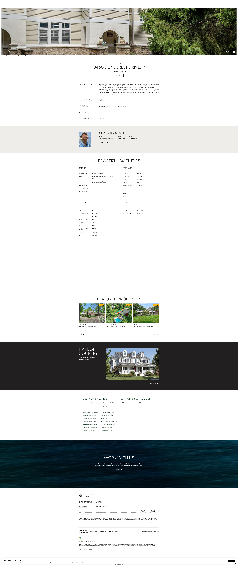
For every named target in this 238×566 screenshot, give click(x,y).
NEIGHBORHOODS (113, 512)
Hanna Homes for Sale (106, 427)
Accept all (231, 560)
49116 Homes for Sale (125, 406)
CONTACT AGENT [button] (104, 142)
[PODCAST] (158, 511)
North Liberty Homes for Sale (108, 424)
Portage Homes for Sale (89, 430)
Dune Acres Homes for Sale (89, 418)
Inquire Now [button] (119, 75)
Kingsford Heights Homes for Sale (109, 421)
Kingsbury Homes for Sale (89, 415)
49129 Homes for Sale (143, 402)
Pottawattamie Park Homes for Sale (91, 406)
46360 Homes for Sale (143, 409)
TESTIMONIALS (124, 512)
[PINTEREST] (151, 511)
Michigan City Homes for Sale (108, 406)
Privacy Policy (155, 531)
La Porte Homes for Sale (106, 409)
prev (6, 51)
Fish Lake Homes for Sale (107, 415)
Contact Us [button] (119, 469)
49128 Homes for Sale (143, 406)
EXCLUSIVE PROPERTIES (101, 512)
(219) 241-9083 (121, 138)
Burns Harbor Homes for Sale (90, 424)
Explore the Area (154, 383)
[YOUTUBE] (148, 511)
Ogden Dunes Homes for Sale (90, 427)
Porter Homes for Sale (106, 418)
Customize (223, 560)
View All (156, 334)
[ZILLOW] (154, 511)
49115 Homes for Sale (125, 409)
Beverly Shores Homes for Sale (90, 412)
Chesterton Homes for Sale (89, 421)
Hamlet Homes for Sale (106, 430)
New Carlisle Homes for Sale (107, 412)
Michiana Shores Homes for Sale (91, 402)
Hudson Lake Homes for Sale (90, 409)
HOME (80, 512)
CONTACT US (133, 512)
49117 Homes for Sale (125, 402)
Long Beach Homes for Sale (107, 402)
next (9, 51)
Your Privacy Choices (119, 564)
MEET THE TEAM (88, 512)
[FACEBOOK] (141, 511)
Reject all (216, 560)
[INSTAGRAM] (144, 511)
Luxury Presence (113, 531)
